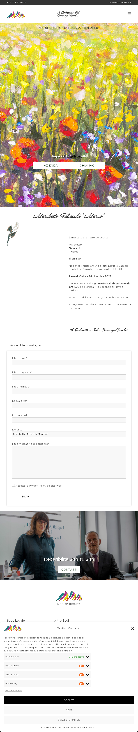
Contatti (69, 570)
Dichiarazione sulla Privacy (72, 727)
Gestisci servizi (13, 691)
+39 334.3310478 (16, 2)
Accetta (69, 700)
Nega (69, 710)
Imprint (93, 727)
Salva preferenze (69, 720)
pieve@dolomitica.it (120, 2)
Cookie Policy (48, 727)
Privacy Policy (37, 486)
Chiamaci (87, 166)
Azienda (51, 166)
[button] (132, 628)
